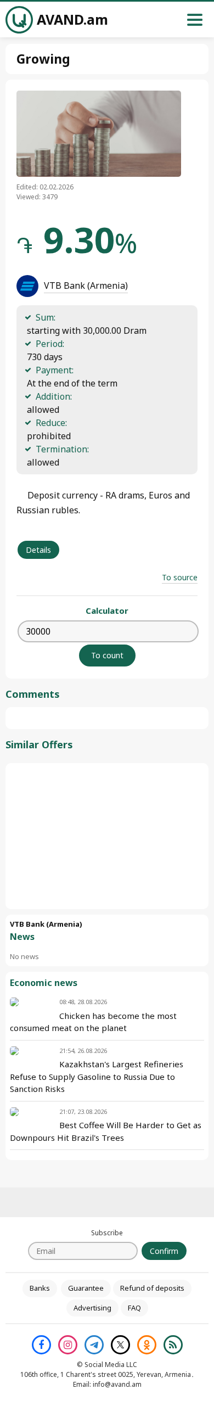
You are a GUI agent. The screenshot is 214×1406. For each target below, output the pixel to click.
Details (38, 550)
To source (180, 577)
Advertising (92, 1308)
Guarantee (86, 1288)
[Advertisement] (107, 836)
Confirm (164, 1251)
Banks (40, 1288)
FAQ (134, 1308)
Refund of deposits (152, 1288)
